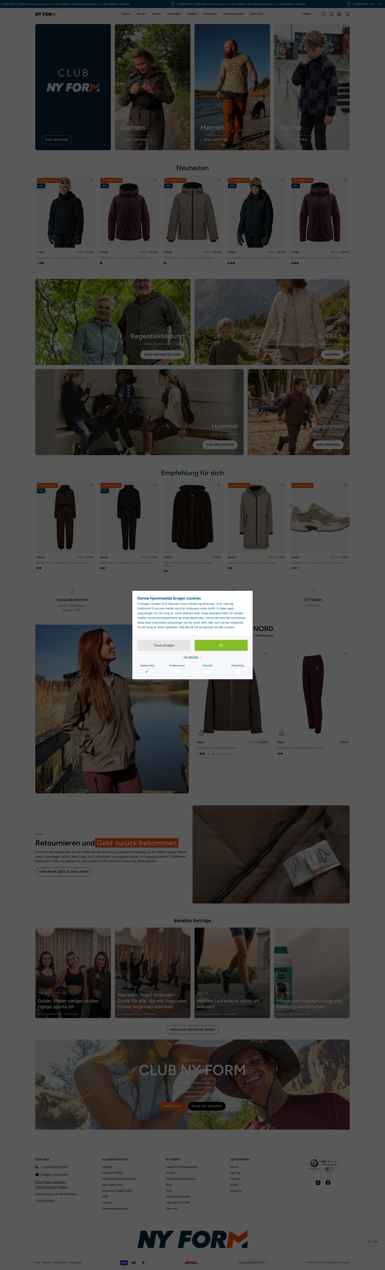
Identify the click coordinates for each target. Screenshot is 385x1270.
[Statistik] (207, 672)
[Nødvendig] (147, 672)
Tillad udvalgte (163, 645)
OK (221, 645)
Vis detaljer (191, 657)
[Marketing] (237, 672)
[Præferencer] (177, 672)
